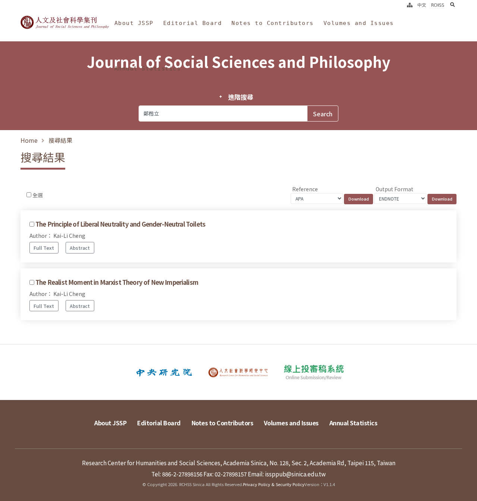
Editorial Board (192, 23)
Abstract (80, 247)
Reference (305, 189)
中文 (421, 5)
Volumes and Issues (358, 23)
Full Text (44, 247)
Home (29, 140)
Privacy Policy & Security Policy (273, 484)
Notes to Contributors (272, 23)
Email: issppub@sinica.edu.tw (287, 474)
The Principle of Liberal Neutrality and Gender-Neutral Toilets (120, 224)
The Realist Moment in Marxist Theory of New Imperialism (116, 282)
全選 (37, 195)
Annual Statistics (147, 68)
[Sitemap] (410, 5)
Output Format (394, 189)
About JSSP (134, 23)
